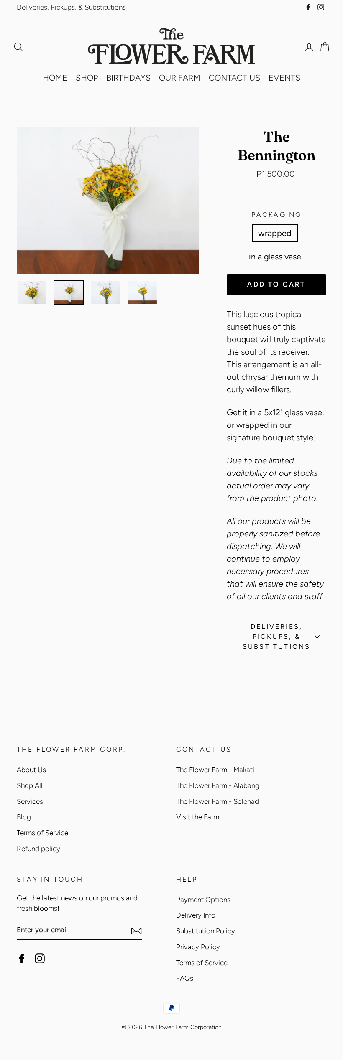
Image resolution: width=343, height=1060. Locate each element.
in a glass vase (275, 257)
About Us (31, 769)
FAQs (184, 978)
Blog (24, 817)
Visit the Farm (197, 817)
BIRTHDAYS (128, 78)
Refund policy (38, 848)
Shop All (30, 785)
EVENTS (284, 78)
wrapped (275, 233)
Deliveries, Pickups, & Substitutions (71, 7)
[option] (108, 200)
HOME (55, 78)
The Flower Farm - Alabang (217, 785)
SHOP (87, 78)
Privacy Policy (198, 947)
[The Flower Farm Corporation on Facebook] (22, 958)
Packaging (276, 215)
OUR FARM (179, 78)
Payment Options (203, 899)
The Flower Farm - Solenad (217, 801)
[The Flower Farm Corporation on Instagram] (40, 958)
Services (30, 801)
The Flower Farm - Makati (215, 769)
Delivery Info (195, 915)
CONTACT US (234, 78)
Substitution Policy (205, 931)
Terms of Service (42, 833)
